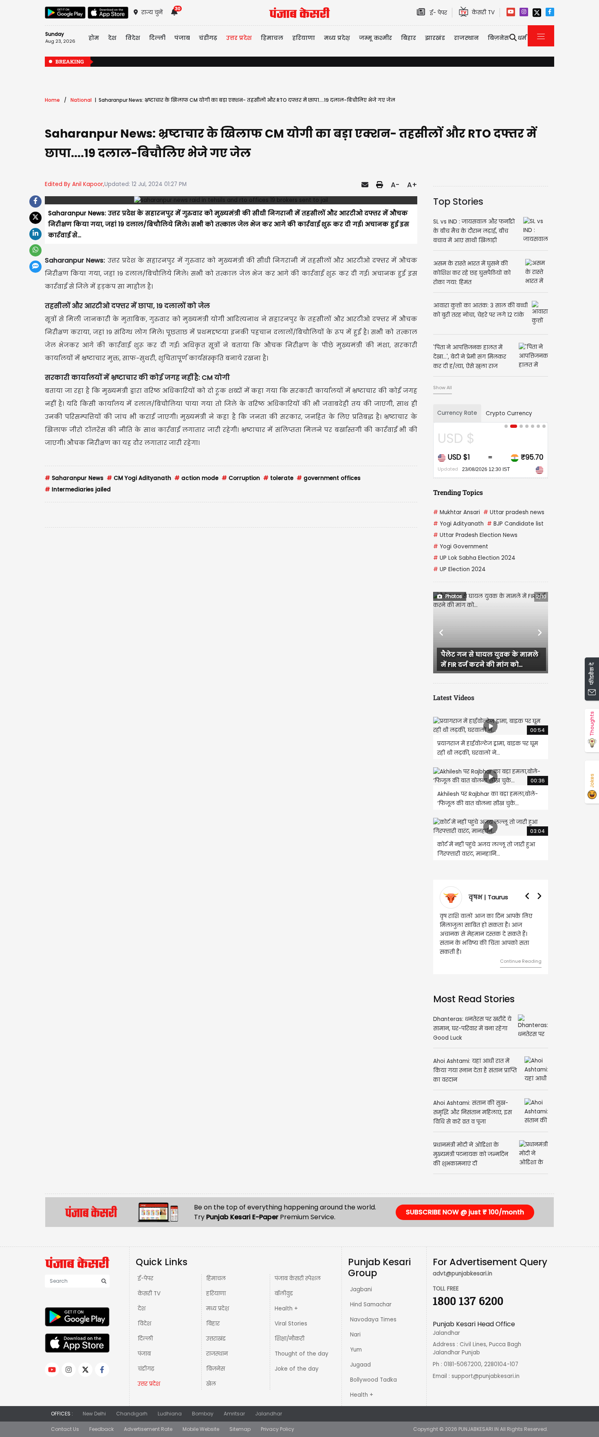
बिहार (408, 38)
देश (141, 1308)
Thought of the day (301, 1354)
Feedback (101, 1429)
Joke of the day (297, 1369)
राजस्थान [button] (466, 38)
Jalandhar (268, 1413)
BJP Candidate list (515, 524)
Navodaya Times (373, 1319)
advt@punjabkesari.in (462, 1273)
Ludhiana (170, 1413)
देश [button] (112, 38)
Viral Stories (291, 1323)
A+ (412, 185)
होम (93, 38)
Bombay (203, 1413)
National (81, 99)
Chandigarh (132, 1413)
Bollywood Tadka (373, 1380)
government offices (329, 478)
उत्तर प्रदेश (239, 38)
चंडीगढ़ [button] (208, 38)
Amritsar (234, 1413)
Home (52, 99)
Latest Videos (453, 697)
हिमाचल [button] (272, 38)
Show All (442, 387)
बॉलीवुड (284, 1293)
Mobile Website (201, 1429)
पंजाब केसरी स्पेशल (298, 1278)
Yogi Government (460, 546)
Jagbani (361, 1289)
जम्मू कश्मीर (375, 38)
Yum (356, 1350)
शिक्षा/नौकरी (289, 1339)
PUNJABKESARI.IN (478, 1429)
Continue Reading (521, 961)
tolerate (278, 478)
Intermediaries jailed (78, 489)
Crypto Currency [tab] (509, 413)
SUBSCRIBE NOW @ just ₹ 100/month (465, 1212)
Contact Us (65, 1429)
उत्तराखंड (216, 1339)
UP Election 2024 (459, 569)
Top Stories (458, 201)
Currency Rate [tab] (457, 413)
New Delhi (94, 1413)
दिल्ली (157, 38)
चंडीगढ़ (146, 1369)
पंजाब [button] (182, 38)
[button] (441, 632)
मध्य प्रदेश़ (337, 38)
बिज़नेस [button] (498, 38)
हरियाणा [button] (303, 38)
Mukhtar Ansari (456, 512)
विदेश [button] (133, 38)
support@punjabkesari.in (485, 1376)
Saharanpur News (74, 478)
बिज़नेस (215, 1369)
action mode (196, 478)
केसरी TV (149, 1293)
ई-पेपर (145, 1278)
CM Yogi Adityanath (139, 478)
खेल (211, 1384)
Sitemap (240, 1429)
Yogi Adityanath (458, 524)
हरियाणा (216, 1293)
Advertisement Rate (148, 1429)
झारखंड (435, 38)
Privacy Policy (277, 1429)
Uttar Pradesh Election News (475, 535)
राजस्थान (217, 1354)
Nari (355, 1334)
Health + (286, 1308)
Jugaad (360, 1365)
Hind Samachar (371, 1304)
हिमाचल (216, 1278)
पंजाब (144, 1354)
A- (395, 185)
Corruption (241, 478)
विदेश (144, 1323)
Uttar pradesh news (513, 512)
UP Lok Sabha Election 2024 (474, 558)
